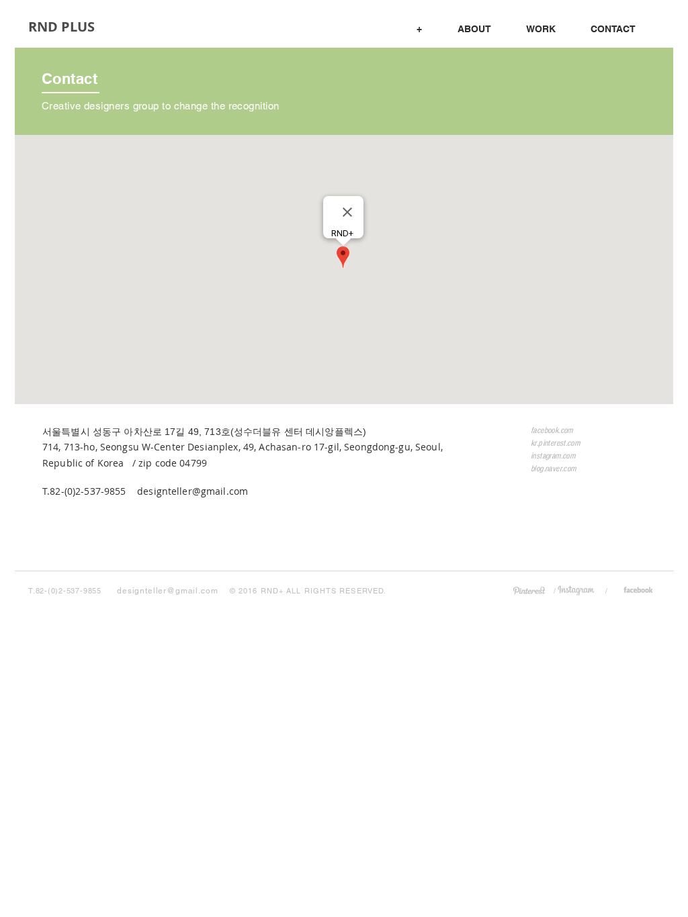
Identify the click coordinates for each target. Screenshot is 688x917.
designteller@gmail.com (192, 491)
